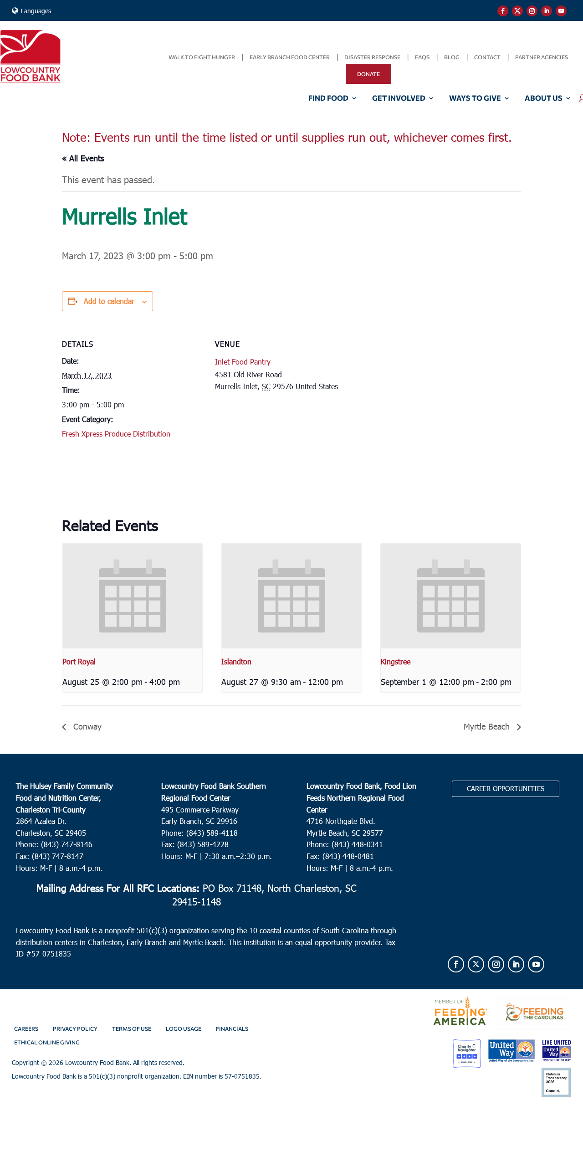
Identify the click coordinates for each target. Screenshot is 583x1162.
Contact (487, 57)
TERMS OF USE (131, 1028)
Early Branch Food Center (290, 57)
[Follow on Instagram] (532, 10)
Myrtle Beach (488, 726)
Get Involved (398, 98)
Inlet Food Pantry (243, 361)
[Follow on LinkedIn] (546, 10)
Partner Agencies (541, 57)
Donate (368, 74)
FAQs (422, 57)
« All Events (83, 158)
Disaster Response (372, 57)
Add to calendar (109, 301)
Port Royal (79, 661)
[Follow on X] (517, 10)
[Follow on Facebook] (502, 10)
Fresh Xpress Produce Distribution (116, 433)
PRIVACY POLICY (75, 1028)
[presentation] (132, 596)
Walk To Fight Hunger (202, 57)
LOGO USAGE (183, 1028)
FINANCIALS (232, 1028)
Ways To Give (475, 98)
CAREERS (26, 1028)
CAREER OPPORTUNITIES (505, 788)
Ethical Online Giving (47, 1042)
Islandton (236, 661)
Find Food (328, 98)
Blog (452, 57)
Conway (86, 726)
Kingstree (395, 661)
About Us (544, 98)
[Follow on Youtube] (561, 10)
